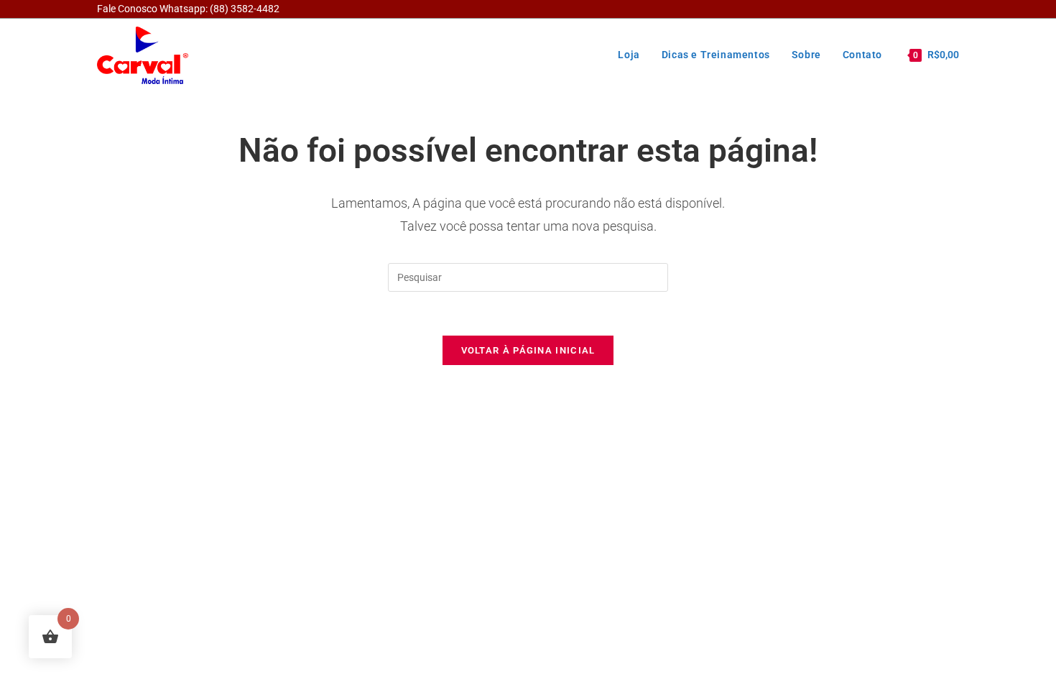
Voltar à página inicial (528, 350)
